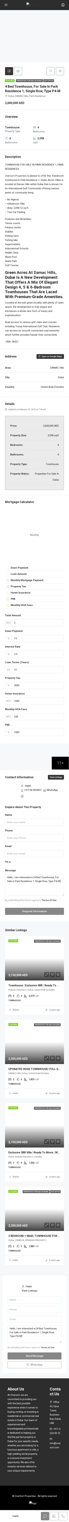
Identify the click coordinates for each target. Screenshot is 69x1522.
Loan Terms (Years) (17, 662)
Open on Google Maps (51, 356)
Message (10, 870)
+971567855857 (33, 790)
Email (8, 846)
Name (8, 814)
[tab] (9, 71)
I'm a (8, 861)
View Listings (56, 777)
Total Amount (13, 615)
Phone (9, 830)
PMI (7, 724)
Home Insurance (15, 693)
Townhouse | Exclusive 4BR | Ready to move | (36, 985)
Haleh (15, 1093)
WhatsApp (52, 790)
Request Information (34, 911)
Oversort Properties (16, 175)
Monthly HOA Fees (16, 709)
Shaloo (16, 1010)
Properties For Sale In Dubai (29, 81)
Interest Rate (12, 646)
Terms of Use (49, 900)
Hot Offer (48, 81)
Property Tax (12, 677)
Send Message (34, 1355)
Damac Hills (44, 272)
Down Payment (14, 631)
